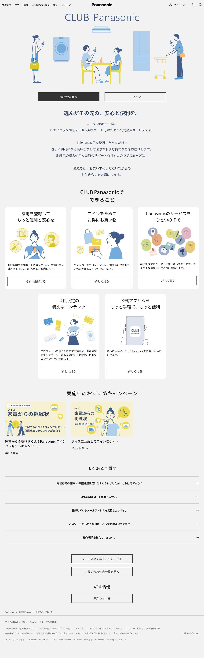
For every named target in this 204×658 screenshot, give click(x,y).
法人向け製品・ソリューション (20, 622)
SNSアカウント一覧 (61, 628)
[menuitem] (6, 5)
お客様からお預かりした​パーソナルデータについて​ (59, 633)
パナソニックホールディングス (125, 633)
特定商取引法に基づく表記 (96, 633)
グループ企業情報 (48, 622)
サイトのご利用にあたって (100, 628)
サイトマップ (79, 628)
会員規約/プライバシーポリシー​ (19, 633)
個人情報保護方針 (152, 628)
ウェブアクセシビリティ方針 (128, 628)
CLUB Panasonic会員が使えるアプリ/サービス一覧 (27, 628)
